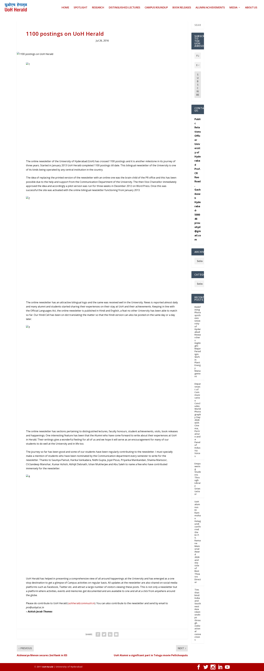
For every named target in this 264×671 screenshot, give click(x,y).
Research (98, 7)
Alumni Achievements (210, 7)
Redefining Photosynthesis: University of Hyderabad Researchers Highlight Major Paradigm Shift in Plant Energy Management (197, 341)
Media (233, 7)
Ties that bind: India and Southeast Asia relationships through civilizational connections (197, 614)
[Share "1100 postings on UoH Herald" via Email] (116, 634)
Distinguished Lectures (124, 7)
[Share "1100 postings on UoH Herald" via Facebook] (98, 634)
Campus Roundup (156, 7)
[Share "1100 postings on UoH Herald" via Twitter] (104, 634)
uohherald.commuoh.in (81, 603)
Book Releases (181, 7)
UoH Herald (47, 667)
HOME (65, 7)
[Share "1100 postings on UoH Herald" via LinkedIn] (110, 634)
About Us (251, 7)
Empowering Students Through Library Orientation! (197, 479)
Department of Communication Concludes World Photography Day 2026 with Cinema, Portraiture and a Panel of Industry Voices (197, 419)
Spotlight (80, 7)
